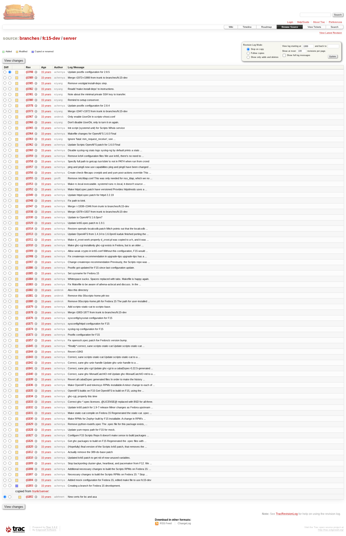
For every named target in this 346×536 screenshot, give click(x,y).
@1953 (29, 184)
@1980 (29, 100)
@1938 (29, 211)
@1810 (29, 457)
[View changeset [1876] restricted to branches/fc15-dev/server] (36, 318)
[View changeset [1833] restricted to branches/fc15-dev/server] (36, 401)
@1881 (29, 295)
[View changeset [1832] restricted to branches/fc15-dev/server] (36, 407)
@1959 (29, 156)
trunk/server (40, 491)
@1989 (29, 77)
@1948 (29, 200)
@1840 (29, 374)
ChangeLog (184, 523)
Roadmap (266, 27)
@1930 (29, 217)
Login (290, 22)
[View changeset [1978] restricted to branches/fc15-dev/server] (36, 105)
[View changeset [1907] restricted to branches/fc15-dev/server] (36, 262)
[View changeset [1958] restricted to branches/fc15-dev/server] (36, 161)
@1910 (29, 245)
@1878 (29, 312)
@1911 (29, 239)
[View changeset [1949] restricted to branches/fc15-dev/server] (36, 195)
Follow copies (257, 53)
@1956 (29, 172)
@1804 (29, 480)
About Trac (319, 22)
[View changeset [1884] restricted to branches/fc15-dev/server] (36, 279)
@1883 (29, 284)
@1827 (29, 435)
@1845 (29, 346)
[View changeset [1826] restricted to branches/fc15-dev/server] (36, 441)
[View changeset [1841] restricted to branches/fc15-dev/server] (36, 368)
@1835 (29, 390)
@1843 (29, 357)
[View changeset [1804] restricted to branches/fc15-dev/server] (36, 480)
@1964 (29, 133)
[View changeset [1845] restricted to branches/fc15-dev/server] (36, 346)
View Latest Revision (330, 33)
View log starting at (292, 46)
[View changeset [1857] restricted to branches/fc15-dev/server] (36, 340)
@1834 (29, 396)
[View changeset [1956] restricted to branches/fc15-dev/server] (36, 172)
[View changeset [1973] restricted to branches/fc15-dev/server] (36, 111)
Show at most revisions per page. (304, 51)
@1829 (29, 424)
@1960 (29, 150)
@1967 (29, 116)
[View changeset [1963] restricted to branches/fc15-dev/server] (36, 139)
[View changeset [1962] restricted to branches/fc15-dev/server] (36, 144)
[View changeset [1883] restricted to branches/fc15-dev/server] (36, 284)
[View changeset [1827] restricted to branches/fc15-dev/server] (36, 435)
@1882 (29, 290)
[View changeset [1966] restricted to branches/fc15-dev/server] (36, 122)
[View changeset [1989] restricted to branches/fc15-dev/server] (36, 77)
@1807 (29, 474)
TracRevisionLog (287, 513)
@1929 (29, 223)
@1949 (29, 195)
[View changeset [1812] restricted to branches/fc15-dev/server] (36, 452)
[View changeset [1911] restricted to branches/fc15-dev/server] (36, 239)
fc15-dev (51, 38)
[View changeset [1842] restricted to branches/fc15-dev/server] (36, 362)
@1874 (29, 329)
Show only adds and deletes (264, 57)
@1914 (29, 228)
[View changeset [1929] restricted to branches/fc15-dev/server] (36, 223)
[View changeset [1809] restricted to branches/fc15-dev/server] (36, 463)
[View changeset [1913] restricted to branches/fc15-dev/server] (36, 234)
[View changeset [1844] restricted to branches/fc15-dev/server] (36, 351)
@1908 (29, 256)
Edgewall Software (46, 529)
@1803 (29, 485)
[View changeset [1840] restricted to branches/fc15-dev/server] (36, 374)
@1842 (29, 362)
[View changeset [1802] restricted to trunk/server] (36, 496)
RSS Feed (166, 523)
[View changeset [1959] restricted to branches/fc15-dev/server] (36, 156)
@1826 (29, 441)
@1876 (29, 318)
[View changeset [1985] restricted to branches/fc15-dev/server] (36, 83)
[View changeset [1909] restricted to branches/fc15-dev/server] (36, 251)
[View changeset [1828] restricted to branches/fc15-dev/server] (36, 429)
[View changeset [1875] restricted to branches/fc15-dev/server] (36, 323)
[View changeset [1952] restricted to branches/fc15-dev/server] (36, 189)
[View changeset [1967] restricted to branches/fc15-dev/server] (36, 116)
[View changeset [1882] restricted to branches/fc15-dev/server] (36, 290)
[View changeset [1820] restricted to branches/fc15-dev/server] (36, 446)
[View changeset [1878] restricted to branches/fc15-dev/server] (36, 312)
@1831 (29, 413)
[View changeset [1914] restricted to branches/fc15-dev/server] (36, 228)
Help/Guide (303, 22)
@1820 (29, 446)
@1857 (29, 340)
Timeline (247, 27)
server (69, 38)
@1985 (29, 83)
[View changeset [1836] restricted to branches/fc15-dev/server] (36, 385)
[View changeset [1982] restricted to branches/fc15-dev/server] (36, 89)
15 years (46, 72)
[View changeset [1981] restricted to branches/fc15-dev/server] (36, 94)
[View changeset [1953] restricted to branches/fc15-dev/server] (36, 184)
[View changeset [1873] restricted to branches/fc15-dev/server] (36, 334)
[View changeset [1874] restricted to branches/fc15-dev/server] (36, 329)
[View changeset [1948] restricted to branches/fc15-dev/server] (36, 200)
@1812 (29, 452)
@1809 (29, 463)
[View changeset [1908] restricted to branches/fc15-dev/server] (36, 256)
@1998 (29, 72)
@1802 (29, 496)
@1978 (29, 105)
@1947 (29, 206)
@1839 (29, 379)
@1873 (29, 334)
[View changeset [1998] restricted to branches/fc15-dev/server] (36, 72)
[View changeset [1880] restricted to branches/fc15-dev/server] (36, 301)
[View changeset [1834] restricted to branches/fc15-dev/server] (36, 396)
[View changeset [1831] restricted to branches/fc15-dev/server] (36, 413)
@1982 (29, 89)
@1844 (29, 351)
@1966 (29, 122)
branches (29, 38)
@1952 (29, 189)
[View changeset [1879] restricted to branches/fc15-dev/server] (36, 306)
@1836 (29, 385)
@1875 (29, 323)
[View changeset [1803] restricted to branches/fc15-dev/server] (36, 485)
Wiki (231, 27)
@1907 (29, 262)
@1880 (29, 301)
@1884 (29, 279)
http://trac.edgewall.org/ (331, 529)
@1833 (29, 401)
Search (334, 27)
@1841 (29, 368)
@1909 (29, 251)
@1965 (29, 128)
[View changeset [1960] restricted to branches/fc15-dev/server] (36, 150)
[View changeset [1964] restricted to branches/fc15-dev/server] (36, 133)
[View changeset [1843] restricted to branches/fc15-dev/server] (36, 357)
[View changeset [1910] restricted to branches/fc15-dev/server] (36, 245)
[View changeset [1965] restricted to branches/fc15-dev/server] (36, 128)
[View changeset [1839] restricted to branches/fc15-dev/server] (36, 379)
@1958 (29, 161)
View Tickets (314, 27)
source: (11, 38)
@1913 (29, 234)
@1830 (29, 418)
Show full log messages (298, 55)
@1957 (29, 167)
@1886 (29, 267)
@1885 (29, 273)
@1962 (29, 144)
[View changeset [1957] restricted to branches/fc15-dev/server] (36, 167)
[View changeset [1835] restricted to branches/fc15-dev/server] (36, 390)
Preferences (335, 22)
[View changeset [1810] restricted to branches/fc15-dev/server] (36, 457)
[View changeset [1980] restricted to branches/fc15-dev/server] (36, 100)
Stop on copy (257, 49)
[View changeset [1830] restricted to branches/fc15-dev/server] (36, 418)
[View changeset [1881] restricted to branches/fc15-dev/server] (36, 295)
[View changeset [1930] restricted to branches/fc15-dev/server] (36, 217)
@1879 (29, 306)
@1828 (29, 429)
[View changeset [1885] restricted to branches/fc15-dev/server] (36, 273)
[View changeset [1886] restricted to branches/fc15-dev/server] (36, 267)
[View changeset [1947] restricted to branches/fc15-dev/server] (36, 206)
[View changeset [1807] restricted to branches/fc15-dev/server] (36, 474)
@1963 (29, 139)
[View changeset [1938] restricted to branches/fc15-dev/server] (36, 211)
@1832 (29, 407)
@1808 (29, 469)
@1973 (29, 111)
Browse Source (290, 27)
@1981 (29, 94)
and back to (321, 46)
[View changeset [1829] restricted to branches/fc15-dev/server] (36, 424)
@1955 (29, 178)
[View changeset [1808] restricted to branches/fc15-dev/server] (36, 469)
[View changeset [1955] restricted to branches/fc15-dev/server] (36, 178)
